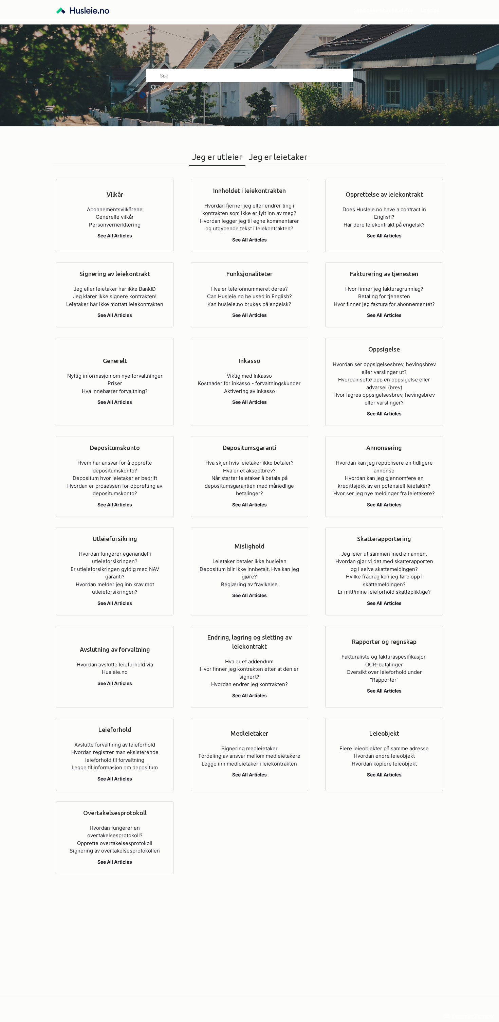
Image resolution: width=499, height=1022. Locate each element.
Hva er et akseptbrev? (249, 470)
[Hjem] (83, 10)
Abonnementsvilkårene (115, 209)
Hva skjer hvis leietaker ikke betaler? (249, 463)
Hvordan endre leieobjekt (384, 756)
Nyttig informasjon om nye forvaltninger (115, 376)
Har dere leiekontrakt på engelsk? (384, 224)
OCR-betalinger (384, 664)
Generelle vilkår (115, 217)
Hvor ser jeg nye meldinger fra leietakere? (384, 493)
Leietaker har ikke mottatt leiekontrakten (114, 304)
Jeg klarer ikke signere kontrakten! (114, 296)
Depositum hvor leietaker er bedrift (115, 478)
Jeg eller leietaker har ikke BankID (115, 289)
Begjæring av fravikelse (249, 584)
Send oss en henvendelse (383, 10)
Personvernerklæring (115, 224)
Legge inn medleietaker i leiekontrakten (249, 763)
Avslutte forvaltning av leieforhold (114, 744)
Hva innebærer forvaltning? (115, 391)
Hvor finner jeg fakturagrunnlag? (384, 289)
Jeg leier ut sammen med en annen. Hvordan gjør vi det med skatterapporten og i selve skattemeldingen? (384, 561)
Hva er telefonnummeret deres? (249, 289)
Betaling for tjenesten (384, 296)
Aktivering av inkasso (249, 391)
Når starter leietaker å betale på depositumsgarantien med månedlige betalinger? (249, 486)
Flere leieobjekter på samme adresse (384, 748)
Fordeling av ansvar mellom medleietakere (249, 756)
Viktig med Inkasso (249, 376)
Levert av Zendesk (473, 1016)
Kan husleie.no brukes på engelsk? (249, 304)
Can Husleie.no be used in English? (249, 296)
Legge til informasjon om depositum (115, 767)
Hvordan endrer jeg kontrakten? (249, 684)
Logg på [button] (430, 10)
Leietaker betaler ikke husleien (249, 561)
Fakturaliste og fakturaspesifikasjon (384, 656)
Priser (115, 383)
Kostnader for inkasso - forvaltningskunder (249, 383)
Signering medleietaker (249, 748)
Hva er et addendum (249, 661)
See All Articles (114, 235)
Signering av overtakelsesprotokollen (115, 850)
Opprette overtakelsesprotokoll (114, 843)
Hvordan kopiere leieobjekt (384, 763)
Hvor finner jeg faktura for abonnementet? (384, 304)
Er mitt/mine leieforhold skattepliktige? (384, 592)
